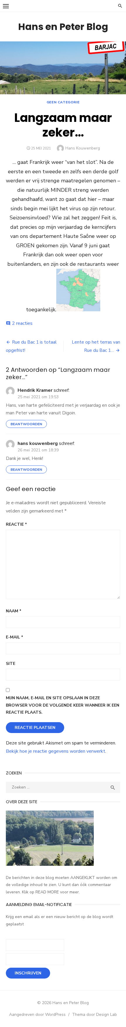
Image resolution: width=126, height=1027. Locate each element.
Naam (13, 611)
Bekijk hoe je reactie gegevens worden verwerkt (55, 751)
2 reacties (22, 323)
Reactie (16, 524)
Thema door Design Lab (94, 1014)
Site (10, 663)
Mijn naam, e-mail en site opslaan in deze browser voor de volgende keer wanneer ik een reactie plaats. (62, 705)
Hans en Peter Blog (63, 26)
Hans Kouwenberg (82, 148)
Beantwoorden (26, 424)
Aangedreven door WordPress (37, 1014)
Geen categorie (63, 102)
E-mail (14, 637)
